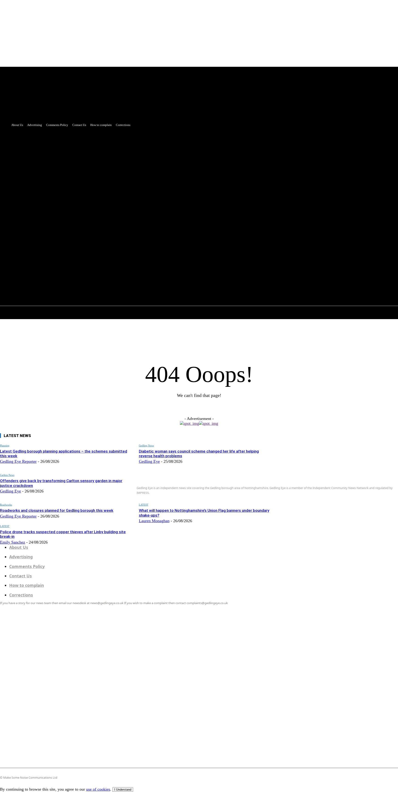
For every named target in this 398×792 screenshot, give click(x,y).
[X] (115, 242)
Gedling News (146, 445)
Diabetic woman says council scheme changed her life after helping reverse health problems (199, 453)
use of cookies (98, 789)
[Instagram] (292, 506)
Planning (4, 445)
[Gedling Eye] (336, 469)
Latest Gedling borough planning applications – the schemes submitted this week (63, 453)
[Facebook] (107, 242)
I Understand (122, 789)
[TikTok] (305, 506)
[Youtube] (124, 242)
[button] (122, 252)
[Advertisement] (199, 161)
